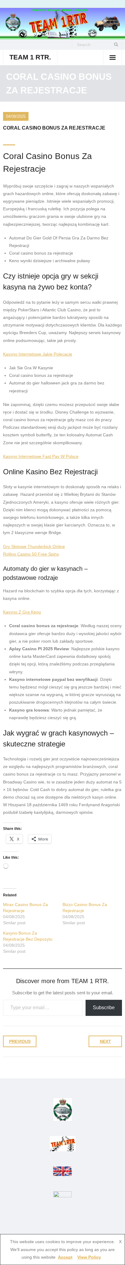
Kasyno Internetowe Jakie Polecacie (37, 354)
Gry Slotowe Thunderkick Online (34, 546)
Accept (65, 1257)
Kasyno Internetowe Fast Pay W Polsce (41, 456)
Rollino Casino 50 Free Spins (31, 554)
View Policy (89, 1257)
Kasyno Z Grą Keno (22, 612)
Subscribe (104, 1007)
